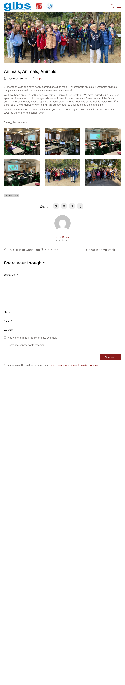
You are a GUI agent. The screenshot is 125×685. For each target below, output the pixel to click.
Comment (11, 274)
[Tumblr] (80, 206)
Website (8, 329)
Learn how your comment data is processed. (75, 365)
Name (8, 312)
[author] (62, 223)
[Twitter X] (64, 206)
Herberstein (12, 195)
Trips (39, 78)
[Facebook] (56, 206)
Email (8, 321)
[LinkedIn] (72, 206)
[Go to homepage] (28, 6)
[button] (119, 6)
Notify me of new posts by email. (26, 345)
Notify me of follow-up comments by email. (32, 337)
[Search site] (112, 6)
